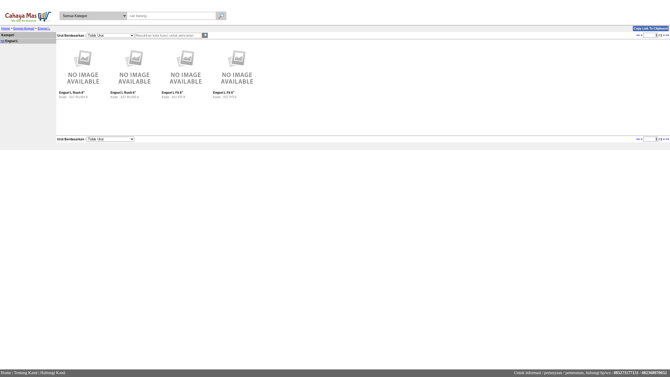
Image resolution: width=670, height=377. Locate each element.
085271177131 (626, 372)
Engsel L (44, 28)
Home (5, 28)
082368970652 (654, 372)
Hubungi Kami (52, 372)
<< (2, 41)
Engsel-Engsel (23, 28)
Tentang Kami (25, 372)
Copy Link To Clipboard (651, 28)
